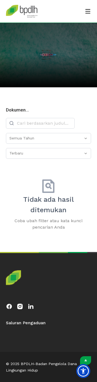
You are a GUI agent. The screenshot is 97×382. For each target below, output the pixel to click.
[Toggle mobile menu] (88, 11)
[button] (83, 371)
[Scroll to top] (85, 360)
